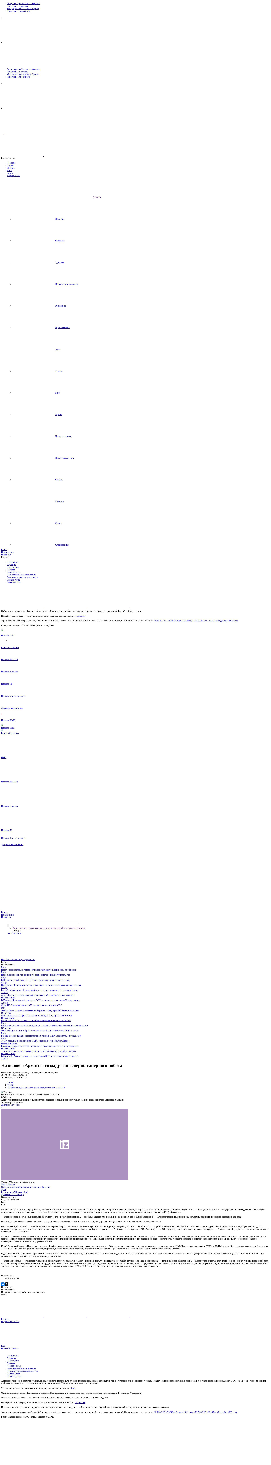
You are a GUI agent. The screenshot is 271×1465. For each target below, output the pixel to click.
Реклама (11, 569)
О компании (13, 562)
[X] (6, 1284)
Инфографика (13, 175)
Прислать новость (9, 1348)
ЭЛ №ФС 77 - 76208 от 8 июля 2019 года (173, 1412)
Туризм (58, 371)
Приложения (7, 552)
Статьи (10, 165)
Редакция (11, 564)
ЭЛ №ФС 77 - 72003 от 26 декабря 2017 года (215, 1412)
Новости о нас (14, 572)
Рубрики (97, 197)
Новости (11, 163)
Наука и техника (63, 436)
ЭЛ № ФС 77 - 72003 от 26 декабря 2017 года (216, 620)
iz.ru (73, 1388)
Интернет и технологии (66, 284)
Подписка (6, 554)
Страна (58, 479)
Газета (4, 549)
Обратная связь (14, 582)
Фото (9, 170)
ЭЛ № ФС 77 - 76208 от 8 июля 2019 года (173, 620)
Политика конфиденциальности (22, 577)
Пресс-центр (13, 567)
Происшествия (62, 327)
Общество (60, 240)
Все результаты (14, 933)
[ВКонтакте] (3, 1284)
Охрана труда (13, 580)
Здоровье (59, 262)
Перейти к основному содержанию (18, 959)
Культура (59, 501)
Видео (10, 173)
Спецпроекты (62, 545)
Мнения (11, 168)
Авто (57, 349)
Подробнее (80, 616)
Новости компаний (64, 458)
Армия (58, 414)
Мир (57, 393)
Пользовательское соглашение (21, 574)
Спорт (58, 523)
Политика (60, 219)
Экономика (60, 306)
